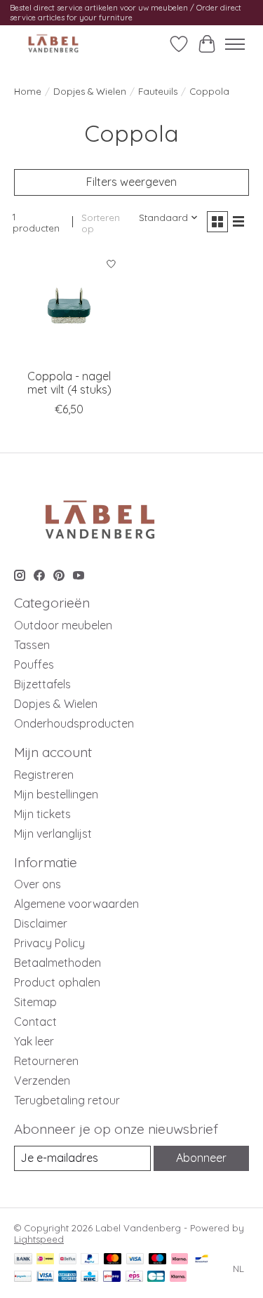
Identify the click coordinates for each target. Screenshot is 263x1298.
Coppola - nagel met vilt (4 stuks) (69, 382)
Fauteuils (157, 91)
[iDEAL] (45, 1259)
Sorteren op (100, 223)
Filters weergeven (131, 182)
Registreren (44, 775)
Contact (35, 1022)
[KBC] (89, 1277)
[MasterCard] (113, 1259)
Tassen (32, 645)
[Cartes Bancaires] (156, 1277)
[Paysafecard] (23, 1277)
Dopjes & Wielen (89, 91)
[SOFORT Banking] (179, 1259)
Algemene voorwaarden (76, 904)
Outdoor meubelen (63, 625)
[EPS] (134, 1277)
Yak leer (34, 1041)
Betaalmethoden (57, 963)
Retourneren (46, 1061)
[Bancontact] (201, 1259)
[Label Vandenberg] (53, 43)
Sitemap (35, 1002)
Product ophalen (57, 982)
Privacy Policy (49, 943)
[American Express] (67, 1277)
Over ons (37, 884)
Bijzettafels (42, 684)
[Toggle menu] (235, 44)
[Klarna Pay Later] (178, 1277)
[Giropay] (112, 1277)
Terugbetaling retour (67, 1100)
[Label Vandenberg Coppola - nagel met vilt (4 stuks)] (69, 306)
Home (27, 91)
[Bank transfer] (23, 1259)
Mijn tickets (42, 814)
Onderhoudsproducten (74, 723)
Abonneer (201, 1158)
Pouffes (34, 664)
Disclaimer (40, 923)
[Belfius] (67, 1259)
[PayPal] (90, 1259)
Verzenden (42, 1080)
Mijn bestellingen (56, 794)
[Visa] (135, 1259)
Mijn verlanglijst (53, 834)
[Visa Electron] (45, 1277)
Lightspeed (39, 1239)
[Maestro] (158, 1259)
